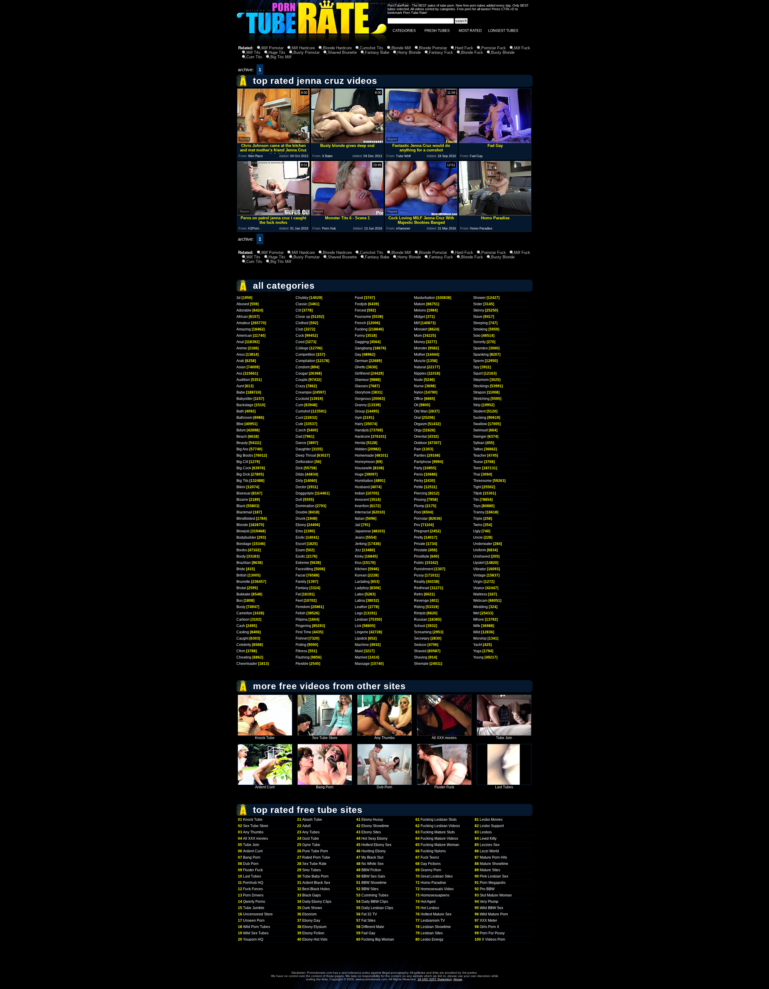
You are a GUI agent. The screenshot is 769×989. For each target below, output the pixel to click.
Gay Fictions (431, 864)
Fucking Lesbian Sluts (439, 819)
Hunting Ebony (373, 851)
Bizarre (242, 500)
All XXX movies (444, 738)
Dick (299, 468)
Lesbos (486, 832)
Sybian (479, 443)
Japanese (363, 531)
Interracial (363, 512)
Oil (416, 405)
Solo (477, 335)
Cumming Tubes (374, 895)
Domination (305, 506)
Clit (298, 310)
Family (301, 582)
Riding (419, 607)
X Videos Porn (493, 939)
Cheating (243, 657)
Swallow (480, 424)
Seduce (420, 645)
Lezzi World (489, 851)
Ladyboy (362, 588)
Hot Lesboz (430, 908)
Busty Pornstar (306, 52)
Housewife (363, 468)
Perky (418, 481)
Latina (360, 600)
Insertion (362, 506)
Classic (302, 304)
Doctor (301, 487)
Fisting (301, 645)
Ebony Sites (371, 832)
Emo (299, 531)
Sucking (479, 417)
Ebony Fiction (313, 933)
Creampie (304, 392)
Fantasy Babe (377, 52)
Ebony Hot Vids (314, 939)
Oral (417, 417)
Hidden (361, 449)
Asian (241, 367)
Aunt (240, 386)
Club (299, 329)
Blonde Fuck (472, 52)
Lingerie (361, 632)
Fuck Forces (253, 889)
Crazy (300, 386)
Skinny (478, 310)
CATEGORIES (404, 31)
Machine (362, 645)
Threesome (482, 481)
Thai (476, 474)
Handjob (362, 430)
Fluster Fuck (444, 787)
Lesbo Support (492, 826)
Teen (477, 468)
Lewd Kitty (488, 838)
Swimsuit (480, 430)
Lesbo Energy (432, 939)
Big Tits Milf (280, 57)
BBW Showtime (374, 883)
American (244, 335)
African (242, 317)
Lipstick (361, 638)
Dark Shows (312, 908)
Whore (478, 619)
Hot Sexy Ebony (374, 838)
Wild (476, 632)
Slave (477, 317)
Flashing (303, 657)
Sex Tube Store (324, 738)
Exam (300, 550)
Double (302, 512)
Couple (302, 380)
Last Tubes (504, 787)
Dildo (300, 474)
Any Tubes (311, 832)
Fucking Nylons (433, 851)
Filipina (302, 619)
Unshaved (481, 556)
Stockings (481, 386)
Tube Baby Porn (315, 876)
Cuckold (302, 399)
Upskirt (479, 563)
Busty (240, 607)
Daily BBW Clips (374, 901)
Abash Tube (312, 819)
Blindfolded (245, 518)
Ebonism (309, 914)
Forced (360, 310)
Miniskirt (420, 329)
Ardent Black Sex (316, 883)
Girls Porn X (489, 927)
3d (238, 298)
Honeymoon (365, 462)
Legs (359, 613)
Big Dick (243, 474)
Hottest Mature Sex (436, 914)
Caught (242, 638)
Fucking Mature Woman (440, 845)
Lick (358, 626)
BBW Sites (369, 889)
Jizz (358, 550)
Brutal (241, 588)
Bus (239, 600)
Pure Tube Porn (315, 851)
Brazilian (243, 563)
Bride (240, 569)
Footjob (361, 304)
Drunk (300, 518)
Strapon (479, 392)
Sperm (478, 361)
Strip (477, 405)
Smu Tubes (311, 870)
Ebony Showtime (375, 826)
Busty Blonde (503, 52)
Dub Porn (384, 787)
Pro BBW (487, 889)
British (241, 575)
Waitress (480, 594)
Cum (299, 405)
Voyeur (479, 588)
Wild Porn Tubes (256, 927)
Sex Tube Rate (314, 864)
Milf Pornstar (272, 48)
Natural (420, 367)
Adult (306, 826)
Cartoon (243, 619)
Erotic (300, 537)
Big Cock (243, 468)
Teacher (479, 455)
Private (419, 544)
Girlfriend (362, 373)
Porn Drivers (253, 895)
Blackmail (244, 512)
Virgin (478, 582)
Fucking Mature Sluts (438, 832)
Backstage (245, 405)
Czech (301, 430)
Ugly (477, 531)
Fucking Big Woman (377, 939)
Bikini (240, 487)
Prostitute (421, 556)
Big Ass (242, 449)
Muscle (420, 361)
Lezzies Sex (490, 845)
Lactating (362, 582)
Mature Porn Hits (493, 857)
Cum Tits (254, 57)
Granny (361, 405)
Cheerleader (246, 664)
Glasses (361, 386)
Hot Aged (428, 901)
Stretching (481, 399)
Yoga (477, 651)
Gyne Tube (311, 845)
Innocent (362, 500)
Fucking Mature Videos (439, 838)
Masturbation (424, 298)
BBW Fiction (371, 870)
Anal (240, 342)
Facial (300, 575)
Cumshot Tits (371, 48)
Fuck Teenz (430, 857)
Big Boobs (244, 455)
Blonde (242, 525)
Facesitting (304, 569)
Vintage (479, 575)
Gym (358, 417)
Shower (479, 298)
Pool (417, 512)
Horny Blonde (409, 52)
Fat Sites (368, 920)
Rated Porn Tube (316, 857)
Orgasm (420, 424)
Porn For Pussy (492, 933)
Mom (418, 335)
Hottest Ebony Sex (376, 845)
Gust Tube (310, 838)
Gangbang (363, 348)
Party (418, 468)
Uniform (479, 550)
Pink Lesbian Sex (494, 876)
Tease (478, 462)
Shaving (420, 657)
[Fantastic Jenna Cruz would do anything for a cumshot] (421, 141)
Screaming (423, 632)
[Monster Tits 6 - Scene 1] (347, 213)
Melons (420, 310)
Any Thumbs (384, 738)
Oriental (420, 436)
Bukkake (243, 594)
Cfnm (240, 651)
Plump (419, 506)
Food (359, 298)
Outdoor (420, 443)
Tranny (479, 512)
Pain (417, 449)
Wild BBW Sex (491, 908)
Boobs (241, 550)
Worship (480, 638)
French (360, 323)
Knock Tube (265, 738)
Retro (418, 594)
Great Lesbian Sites (437, 876)
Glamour (362, 380)
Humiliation (364, 481)
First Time (304, 632)
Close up (303, 317)
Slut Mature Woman (496, 895)
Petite (418, 487)
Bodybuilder (246, 537)
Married (361, 657)
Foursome (363, 317)
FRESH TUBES (437, 31)
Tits (476, 500)
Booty (241, 556)
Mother (419, 354)
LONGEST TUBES (503, 31)
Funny (360, 335)
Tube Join (504, 738)
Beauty (242, 443)
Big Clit (242, 462)
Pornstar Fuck (493, 48)
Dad (299, 436)
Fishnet (302, 638)
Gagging (362, 342)
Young (478, 657)
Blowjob (243, 531)
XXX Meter (488, 920)
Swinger (480, 436)
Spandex (480, 348)
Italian (360, 518)
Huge (359, 474)
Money (419, 342)
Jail (357, 525)
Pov (417, 525)
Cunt (299, 417)
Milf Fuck (522, 48)
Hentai (360, 443)
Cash (240, 626)
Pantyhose (422, 462)
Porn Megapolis (493, 883)
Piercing (420, 493)
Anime (241, 348)
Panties (420, 455)
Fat (298, 594)
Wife (476, 626)
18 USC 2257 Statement (435, 979)
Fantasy (302, 588)
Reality (419, 582)
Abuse (457, 979)
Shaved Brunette (342, 52)
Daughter (303, 449)
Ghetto (360, 367)
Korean (361, 575)
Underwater (482, 544)
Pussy (419, 575)
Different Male (372, 927)
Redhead (421, 588)
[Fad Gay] (495, 141)
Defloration (305, 462)
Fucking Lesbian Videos (440, 826)
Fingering (303, 626)
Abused (242, 304)
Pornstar (421, 518)
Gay (358, 354)
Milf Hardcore (303, 48)
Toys (477, 506)
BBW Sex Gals (373, 876)
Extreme (302, 563)
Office (418, 399)
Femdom (303, 607)
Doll (299, 500)
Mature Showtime (494, 864)
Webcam (480, 600)
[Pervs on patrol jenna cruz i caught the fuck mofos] (273, 213)
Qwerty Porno (254, 901)
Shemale (421, 664)
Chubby (302, 298)
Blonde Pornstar (433, 48)
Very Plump (489, 901)
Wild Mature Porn (494, 914)
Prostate (420, 550)
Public (419, 563)
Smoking (480, 329)
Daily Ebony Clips (316, 901)
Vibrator (479, 569)
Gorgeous (363, 399)
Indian (360, 493)
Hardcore (362, 436)
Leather (361, 607)
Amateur (243, 323)
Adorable (243, 310)
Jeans (360, 537)
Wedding (480, 607)
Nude (418, 380)
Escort (301, 544)
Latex (359, 594)
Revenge (421, 600)
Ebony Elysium (314, 927)
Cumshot (303, 411)
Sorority (479, 342)
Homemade (364, 455)
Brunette (243, 582)
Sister (477, 304)
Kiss (358, 563)
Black (240, 506)
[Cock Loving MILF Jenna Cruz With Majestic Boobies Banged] (421, 213)
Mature (419, 304)
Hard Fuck (464, 48)
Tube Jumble (253, 908)
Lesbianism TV (433, 920)
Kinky (359, 556)
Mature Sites (490, 870)
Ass (239, 373)
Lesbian (361, 619)
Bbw (240, 424)
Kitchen (361, 569)
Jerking (361, 544)
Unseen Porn (254, 920)
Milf (417, 323)
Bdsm (241, 430)
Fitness (301, 651)
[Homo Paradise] (495, 213)
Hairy (359, 424)
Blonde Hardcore (337, 48)
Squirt (478, 373)
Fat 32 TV (369, 914)
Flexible (302, 664)
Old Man (421, 411)
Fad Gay (368, 933)
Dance (301, 443)
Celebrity (243, 645)
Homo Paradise (433, 883)
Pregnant (421, 531)
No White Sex (372, 864)
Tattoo (478, 449)
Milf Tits (253, 52)
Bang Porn (324, 787)
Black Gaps (311, 895)
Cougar (302, 373)
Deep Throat (306, 455)
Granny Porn (431, 870)
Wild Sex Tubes (256, 933)
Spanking (481, 354)
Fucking (361, 329)
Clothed (302, 323)
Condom (303, 367)
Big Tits (242, 481)
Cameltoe (244, 613)
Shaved (420, 651)
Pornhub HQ (253, 883)
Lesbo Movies (491, 819)
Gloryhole (363, 392)
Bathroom (244, 417)
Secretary (422, 638)
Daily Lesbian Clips (377, 908)
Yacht (477, 645)
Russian (420, 619)
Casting (242, 632)
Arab (240, 361)
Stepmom (481, 380)
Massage (362, 664)
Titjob (477, 493)
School (419, 626)
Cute (299, 424)
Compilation (305, 361)
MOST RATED (470, 31)
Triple (477, 518)
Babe (240, 392)
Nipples (420, 373)
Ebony (301, 525)
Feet (299, 600)
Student (479, 411)
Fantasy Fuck (441, 52)
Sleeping (480, 323)
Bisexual (243, 493)
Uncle (478, 537)
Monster (420, 348)
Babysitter (244, 399)
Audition (243, 380)
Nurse (419, 386)
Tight (477, 487)
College (302, 348)
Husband (362, 487)
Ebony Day (311, 920)
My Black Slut (372, 857)
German (361, 361)
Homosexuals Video (437, 889)
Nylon (419, 392)
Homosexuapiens (435, 895)
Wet (476, 613)
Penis (418, 474)
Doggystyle (305, 493)
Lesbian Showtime (436, 927)
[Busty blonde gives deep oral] (347, 141)
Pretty (418, 537)
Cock (300, 335)
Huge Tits (277, 52)
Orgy (418, 430)
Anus (240, 354)
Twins (477, 525)
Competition (305, 354)
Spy (476, 367)
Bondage (243, 544)
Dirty (299, 481)
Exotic (300, 556)
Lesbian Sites (432, 933)
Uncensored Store (258, 914)
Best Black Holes (316, 889)
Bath (240, 411)
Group (360, 411)
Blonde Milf (401, 48)
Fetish (300, 613)
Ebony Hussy (372, 819)
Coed (300, 342)
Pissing (420, 500)
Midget (419, 317)
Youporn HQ (253, 939)
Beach (241, 436)
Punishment (423, 569)
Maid (359, 651)
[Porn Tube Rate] (311, 43)
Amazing (243, 329)
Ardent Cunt (265, 787)
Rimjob (420, 613)
